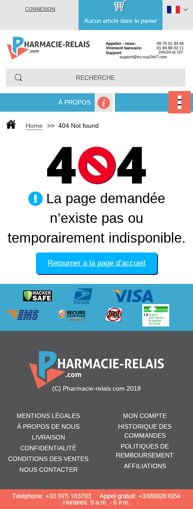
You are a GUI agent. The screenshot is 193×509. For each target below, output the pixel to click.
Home (34, 125)
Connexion (40, 9)
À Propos (74, 102)
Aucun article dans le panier (120, 20)
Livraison (48, 437)
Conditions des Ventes (48, 458)
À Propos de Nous (48, 426)
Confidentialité (48, 448)
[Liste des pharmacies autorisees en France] (164, 314)
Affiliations (145, 466)
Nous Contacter (48, 469)
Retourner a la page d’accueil (96, 263)
